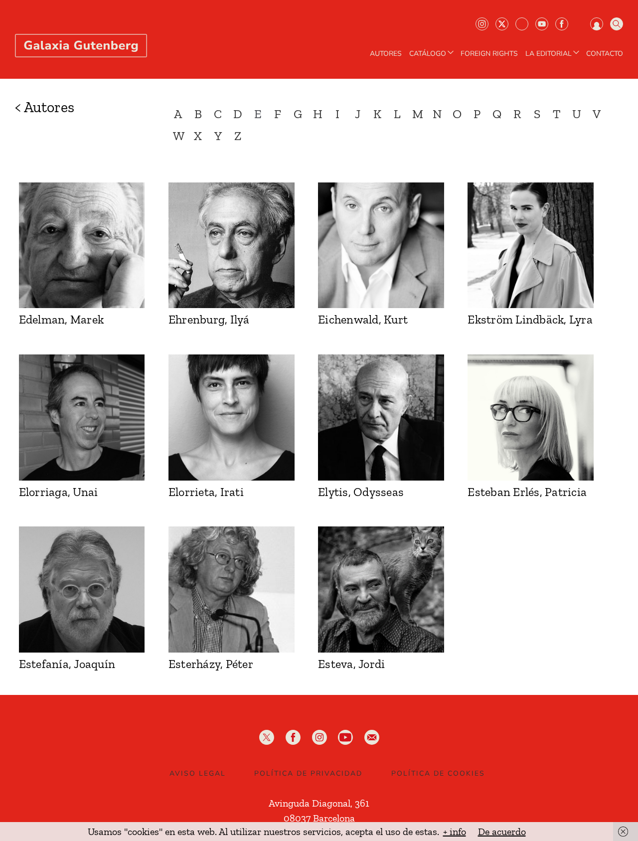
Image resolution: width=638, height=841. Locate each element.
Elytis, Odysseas (361, 492)
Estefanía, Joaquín (67, 664)
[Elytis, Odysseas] (381, 417)
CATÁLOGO (427, 53)
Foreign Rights (489, 53)
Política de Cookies (438, 773)
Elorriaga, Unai (58, 492)
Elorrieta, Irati (206, 492)
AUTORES (386, 53)
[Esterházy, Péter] (231, 589)
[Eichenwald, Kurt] (381, 245)
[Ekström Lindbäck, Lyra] (531, 245)
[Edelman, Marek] (82, 245)
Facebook (561, 23)
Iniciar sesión (596, 23)
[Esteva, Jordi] (381, 589)
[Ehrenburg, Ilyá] (231, 245)
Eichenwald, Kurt (363, 319)
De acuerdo (502, 832)
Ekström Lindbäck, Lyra (530, 319)
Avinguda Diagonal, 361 (319, 803)
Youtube (541, 23)
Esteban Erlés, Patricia (527, 492)
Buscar (616, 23)
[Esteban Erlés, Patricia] (531, 417)
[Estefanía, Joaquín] (82, 589)
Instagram (482, 23)
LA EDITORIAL (548, 53)
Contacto (604, 53)
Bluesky (521, 23)
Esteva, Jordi (351, 664)
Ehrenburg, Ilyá (209, 319)
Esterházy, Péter (210, 664)
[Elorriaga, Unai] (82, 417)
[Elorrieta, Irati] (231, 417)
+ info (454, 832)
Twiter (501, 23)
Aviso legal (197, 773)
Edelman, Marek (61, 319)
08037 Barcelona (319, 818)
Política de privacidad (308, 773)
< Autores (44, 107)
